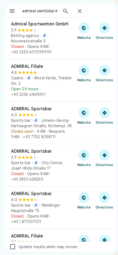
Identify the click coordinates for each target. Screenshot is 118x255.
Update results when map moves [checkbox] (43, 247)
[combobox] (40, 11)
